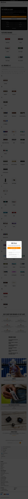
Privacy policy (15, 256)
